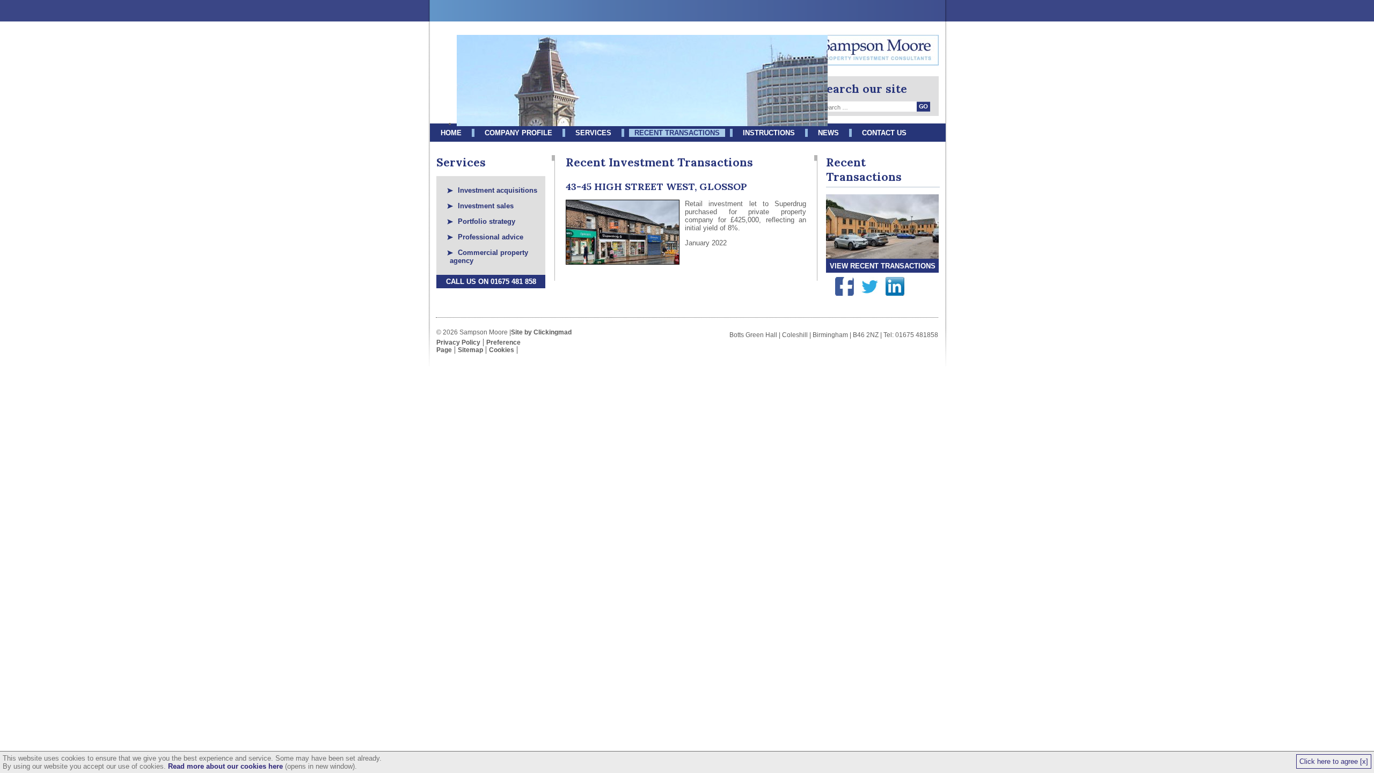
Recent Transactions (677, 133)
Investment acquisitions (497, 190)
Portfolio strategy (486, 221)
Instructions (769, 133)
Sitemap (470, 350)
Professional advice (490, 237)
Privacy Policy (458, 342)
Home (451, 133)
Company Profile (518, 133)
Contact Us (884, 133)
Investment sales (486, 206)
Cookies (501, 350)
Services (593, 133)
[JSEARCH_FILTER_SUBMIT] (923, 106)
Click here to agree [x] (1333, 761)
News (828, 133)
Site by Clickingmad (541, 332)
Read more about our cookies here (225, 766)
